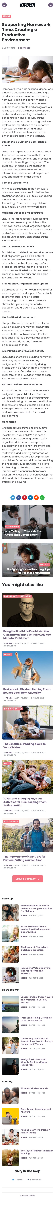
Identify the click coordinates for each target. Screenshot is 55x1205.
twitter (19, 1179)
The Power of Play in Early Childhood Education (35, 949)
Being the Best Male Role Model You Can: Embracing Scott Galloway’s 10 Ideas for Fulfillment (27, 634)
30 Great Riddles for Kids (34, 1088)
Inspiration (25, 596)
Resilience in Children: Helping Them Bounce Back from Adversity (26, 691)
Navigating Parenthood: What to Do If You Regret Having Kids (34, 1062)
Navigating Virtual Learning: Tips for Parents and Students (28, 571)
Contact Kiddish (27, 1195)
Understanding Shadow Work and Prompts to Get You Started (37, 999)
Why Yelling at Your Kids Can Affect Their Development (23, 533)
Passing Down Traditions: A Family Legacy (35, 1131)
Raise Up (6, 16)
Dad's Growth (11, 596)
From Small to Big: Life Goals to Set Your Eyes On (36, 1019)
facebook (35, 1179)
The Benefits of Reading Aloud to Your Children (24, 745)
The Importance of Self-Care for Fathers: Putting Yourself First (24, 858)
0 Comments (24, 48)
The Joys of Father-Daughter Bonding (37, 1152)
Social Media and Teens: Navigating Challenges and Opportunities (35, 929)
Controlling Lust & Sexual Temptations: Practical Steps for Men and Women (37, 1041)
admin (9, 643)
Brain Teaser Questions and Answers (36, 1110)
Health (7, 763)
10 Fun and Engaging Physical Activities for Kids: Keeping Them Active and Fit (25, 802)
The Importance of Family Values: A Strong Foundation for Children (36, 908)
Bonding (8, 709)
